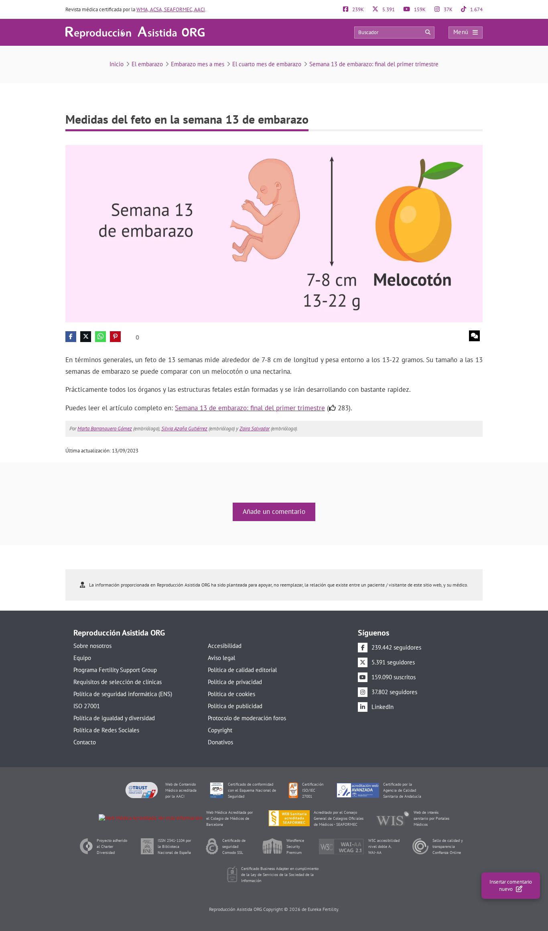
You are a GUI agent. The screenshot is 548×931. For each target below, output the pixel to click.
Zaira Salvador (254, 428)
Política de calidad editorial (242, 670)
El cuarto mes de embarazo (266, 64)
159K (419, 9)
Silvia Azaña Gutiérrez (184, 428)
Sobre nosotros (92, 646)
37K (447, 9)
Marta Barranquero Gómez (104, 428)
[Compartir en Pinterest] (115, 336)
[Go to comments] (474, 335)
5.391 (388, 9)
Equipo (82, 658)
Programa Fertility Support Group (115, 670)
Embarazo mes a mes (197, 64)
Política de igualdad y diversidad (114, 718)
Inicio (117, 64)
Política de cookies (231, 694)
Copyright (220, 730)
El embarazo (147, 64)
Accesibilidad (225, 646)
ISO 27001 (86, 706)
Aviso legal (221, 658)
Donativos (220, 742)
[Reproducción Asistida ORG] (135, 32)
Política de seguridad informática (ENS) (122, 694)
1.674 (476, 9)
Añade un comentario (274, 511)
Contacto (84, 742)
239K (357, 9)
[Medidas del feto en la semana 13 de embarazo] (274, 233)
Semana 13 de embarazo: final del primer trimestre (373, 64)
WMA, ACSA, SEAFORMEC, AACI (170, 9)
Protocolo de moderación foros (247, 718)
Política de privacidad (235, 682)
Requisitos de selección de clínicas (117, 682)
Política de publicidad (235, 706)
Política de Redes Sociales (106, 730)
